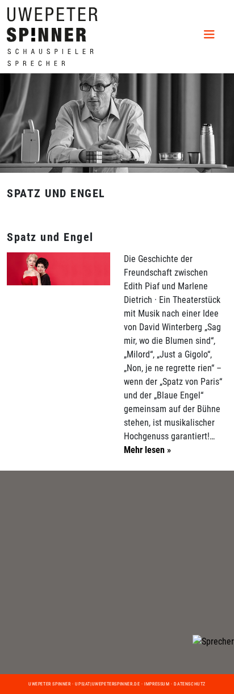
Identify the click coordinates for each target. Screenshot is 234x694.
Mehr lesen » (147, 449)
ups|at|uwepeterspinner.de (107, 684)
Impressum (156, 684)
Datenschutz (190, 684)
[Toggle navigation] (211, 36)
